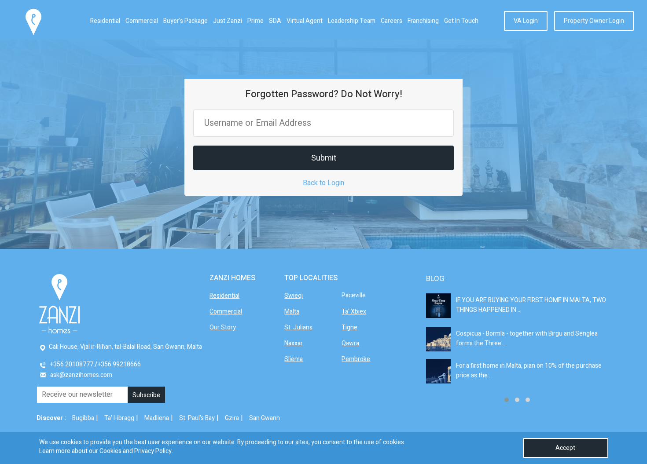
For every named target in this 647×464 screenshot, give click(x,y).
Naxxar (293, 343)
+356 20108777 (71, 364)
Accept (565, 448)
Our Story (223, 327)
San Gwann (264, 418)
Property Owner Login (594, 21)
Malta (291, 311)
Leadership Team (351, 21)
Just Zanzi (227, 21)
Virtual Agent (305, 21)
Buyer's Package (185, 21)
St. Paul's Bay (197, 418)
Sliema (293, 359)
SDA (275, 21)
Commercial (141, 21)
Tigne (349, 327)
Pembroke (356, 359)
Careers (391, 21)
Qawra (350, 343)
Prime (255, 21)
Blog (435, 278)
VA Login (526, 21)
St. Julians (298, 327)
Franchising (423, 21)
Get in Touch (461, 21)
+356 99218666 (119, 364)
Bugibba (83, 418)
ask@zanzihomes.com (81, 375)
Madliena (156, 418)
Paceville (354, 295)
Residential (105, 21)
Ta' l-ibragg (119, 418)
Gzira (232, 418)
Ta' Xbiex (354, 311)
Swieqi (293, 295)
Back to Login (323, 183)
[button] (506, 399)
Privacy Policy (153, 451)
